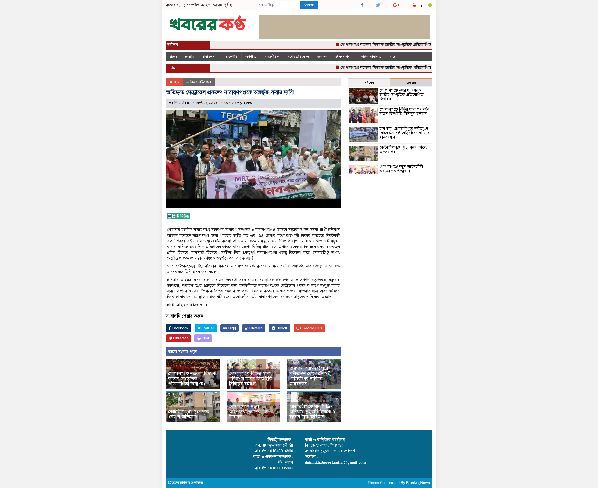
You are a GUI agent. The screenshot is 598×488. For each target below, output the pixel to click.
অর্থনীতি (250, 56)
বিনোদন (322, 56)
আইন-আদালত (371, 56)
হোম (176, 82)
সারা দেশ (209, 56)
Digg (231, 328)
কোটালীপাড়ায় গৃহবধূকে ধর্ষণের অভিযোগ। (188, 414)
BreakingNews (418, 483)
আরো (393, 56)
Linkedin (255, 328)
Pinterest (180, 338)
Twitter (207, 328)
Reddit (281, 328)
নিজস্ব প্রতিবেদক (201, 82)
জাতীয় (189, 56)
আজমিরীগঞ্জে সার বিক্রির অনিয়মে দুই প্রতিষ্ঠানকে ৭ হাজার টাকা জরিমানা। (312, 412)
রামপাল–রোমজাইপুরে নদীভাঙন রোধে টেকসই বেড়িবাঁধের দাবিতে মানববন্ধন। (310, 376)
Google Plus (311, 328)
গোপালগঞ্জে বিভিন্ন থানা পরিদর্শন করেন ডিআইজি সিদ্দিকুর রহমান (250, 379)
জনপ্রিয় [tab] (411, 83)
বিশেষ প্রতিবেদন (298, 56)
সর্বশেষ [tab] (369, 83)
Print (205, 338)
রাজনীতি (232, 56)
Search (309, 5)
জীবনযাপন (343, 56)
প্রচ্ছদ (173, 56)
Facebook (179, 328)
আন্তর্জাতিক (271, 56)
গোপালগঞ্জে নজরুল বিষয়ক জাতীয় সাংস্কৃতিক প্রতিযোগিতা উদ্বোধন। (382, 44)
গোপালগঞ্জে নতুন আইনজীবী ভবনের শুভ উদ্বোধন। (248, 412)
